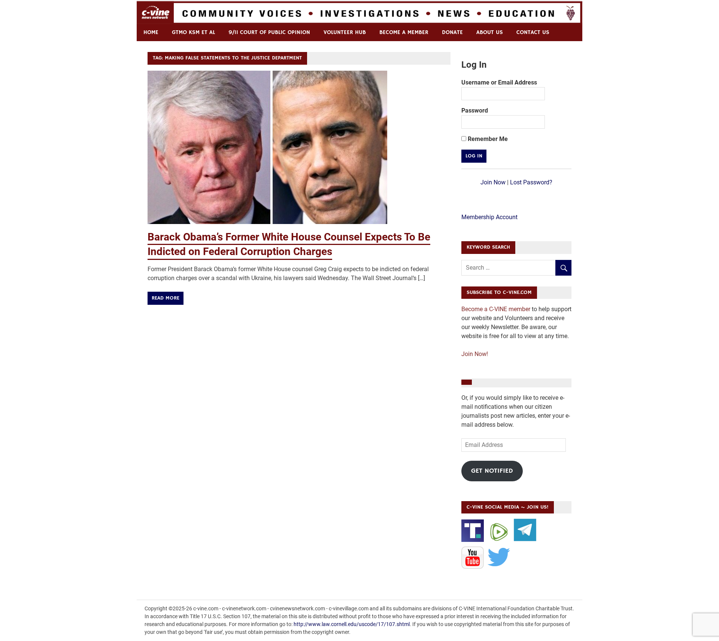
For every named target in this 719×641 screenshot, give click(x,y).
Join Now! (474, 354)
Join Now (493, 182)
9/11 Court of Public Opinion (269, 32)
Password (474, 110)
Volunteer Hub (345, 32)
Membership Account (489, 217)
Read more (165, 298)
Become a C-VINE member (495, 309)
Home (150, 32)
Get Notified (492, 471)
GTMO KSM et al (193, 32)
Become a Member (403, 32)
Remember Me (487, 138)
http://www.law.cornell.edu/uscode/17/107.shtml (352, 624)
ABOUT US (489, 32)
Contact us (532, 32)
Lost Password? (531, 182)
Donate (452, 32)
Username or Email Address (499, 82)
